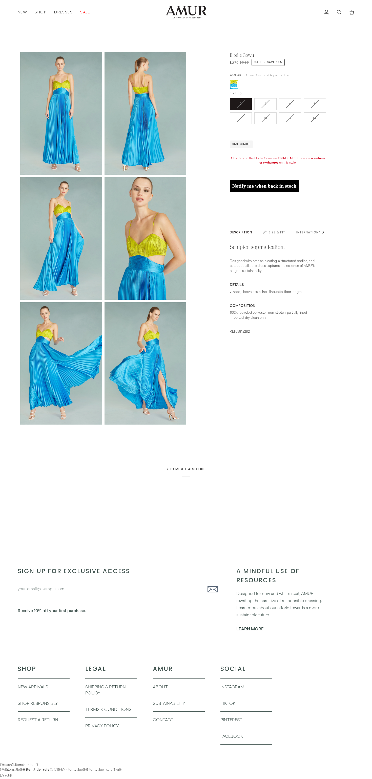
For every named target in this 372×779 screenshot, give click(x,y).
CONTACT (163, 720)
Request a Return (38, 720)
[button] (40, 12)
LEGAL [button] (95, 669)
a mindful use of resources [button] (268, 575)
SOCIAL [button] (233, 669)
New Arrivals (33, 687)
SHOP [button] (27, 669)
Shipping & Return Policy (105, 690)
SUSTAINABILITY (169, 703)
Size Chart (241, 144)
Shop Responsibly (38, 703)
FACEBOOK (231, 736)
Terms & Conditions (108, 709)
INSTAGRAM (232, 687)
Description (241, 232)
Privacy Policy (102, 726)
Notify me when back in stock (264, 186)
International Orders (316, 232)
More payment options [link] (247, 215)
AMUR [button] (163, 669)
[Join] (211, 589)
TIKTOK (227, 703)
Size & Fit (277, 232)
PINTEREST (231, 720)
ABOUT (160, 687)
